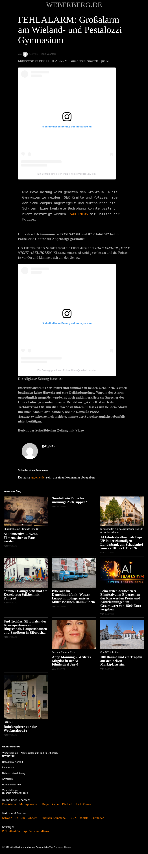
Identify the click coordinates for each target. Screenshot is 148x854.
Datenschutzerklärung (13, 773)
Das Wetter (9, 804)
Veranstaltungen (10, 790)
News (21, 11)
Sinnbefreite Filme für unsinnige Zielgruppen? (69, 500)
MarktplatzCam (29, 804)
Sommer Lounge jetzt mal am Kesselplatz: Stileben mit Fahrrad (25, 594)
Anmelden (7, 778)
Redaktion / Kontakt (12, 762)
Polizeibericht (11, 831)
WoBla (84, 818)
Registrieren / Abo (11, 784)
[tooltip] (144, 847)
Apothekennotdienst (36, 831)
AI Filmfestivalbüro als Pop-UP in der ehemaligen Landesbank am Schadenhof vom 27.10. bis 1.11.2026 (121, 542)
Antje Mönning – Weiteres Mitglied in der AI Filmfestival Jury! (71, 660)
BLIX (73, 818)
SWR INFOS (79, 214)
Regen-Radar (50, 804)
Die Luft (67, 804)
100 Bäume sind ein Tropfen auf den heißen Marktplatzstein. (121, 660)
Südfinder (98, 818)
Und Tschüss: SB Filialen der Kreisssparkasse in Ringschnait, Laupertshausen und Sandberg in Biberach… (25, 627)
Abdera (32, 818)
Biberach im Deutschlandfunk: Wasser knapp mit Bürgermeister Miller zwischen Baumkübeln (73, 596)
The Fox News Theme (60, 847)
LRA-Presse (83, 804)
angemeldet (38, 477)
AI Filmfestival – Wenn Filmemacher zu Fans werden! (21, 537)
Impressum (8, 767)
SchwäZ (7, 818)
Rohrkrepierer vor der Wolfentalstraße (20, 728)
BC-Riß (20, 818)
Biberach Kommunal (53, 818)
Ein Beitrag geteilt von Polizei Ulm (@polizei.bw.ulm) (67, 173)
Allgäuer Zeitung (36, 378)
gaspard (33, 54)
